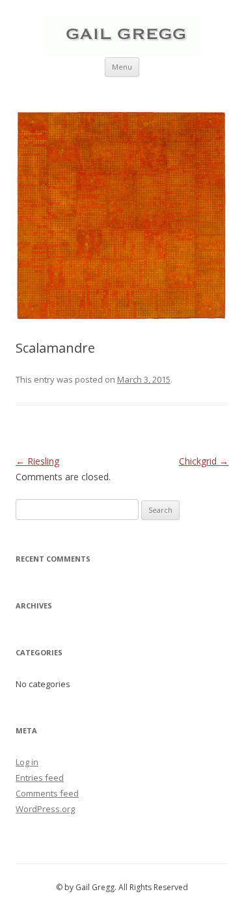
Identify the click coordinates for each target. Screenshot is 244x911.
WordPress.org (45, 809)
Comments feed (47, 793)
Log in (27, 762)
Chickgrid (203, 461)
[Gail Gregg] (122, 52)
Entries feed (40, 777)
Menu (122, 67)
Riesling (37, 461)
